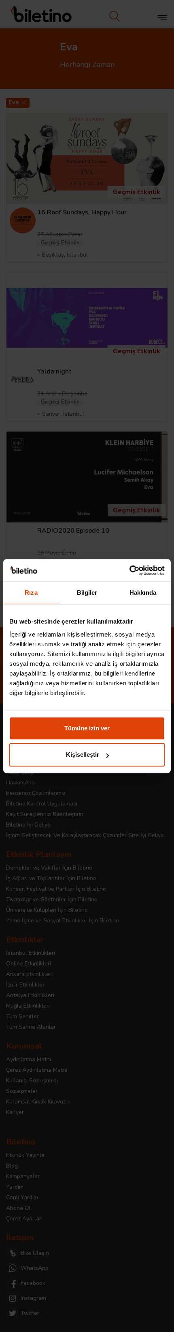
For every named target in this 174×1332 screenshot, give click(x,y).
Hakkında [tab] (142, 592)
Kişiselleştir (82, 754)
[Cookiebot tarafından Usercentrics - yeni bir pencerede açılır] (129, 570)
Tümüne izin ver (87, 728)
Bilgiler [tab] (87, 592)
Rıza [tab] (31, 592)
